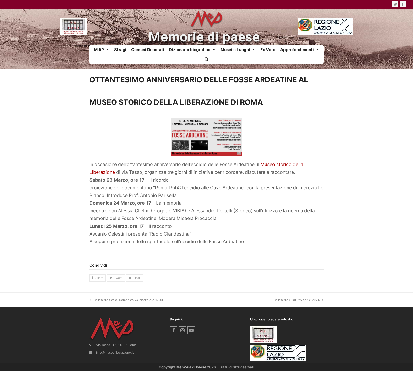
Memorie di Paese (191, 367)
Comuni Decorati (147, 49)
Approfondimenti (297, 49)
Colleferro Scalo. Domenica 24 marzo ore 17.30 (128, 300)
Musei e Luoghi (235, 49)
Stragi (120, 49)
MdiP (99, 49)
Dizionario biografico (189, 49)
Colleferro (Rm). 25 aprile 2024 (296, 300)
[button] (206, 59)
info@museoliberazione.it (115, 352)
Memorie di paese (204, 37)
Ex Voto (267, 49)
